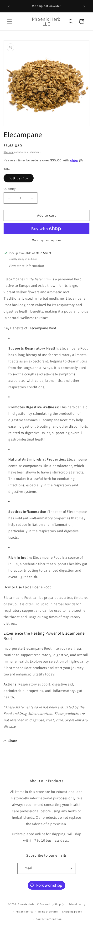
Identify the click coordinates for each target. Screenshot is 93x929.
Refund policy (76, 904)
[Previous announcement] (9, 6)
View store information (26, 266)
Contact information (49, 919)
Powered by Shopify (52, 904)
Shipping (9, 152)
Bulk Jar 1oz (19, 178)
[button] (9, 21)
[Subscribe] (70, 868)
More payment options (46, 240)
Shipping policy (72, 911)
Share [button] (12, 740)
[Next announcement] (84, 6)
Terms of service (48, 911)
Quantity (10, 189)
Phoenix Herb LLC (28, 904)
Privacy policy (24, 911)
